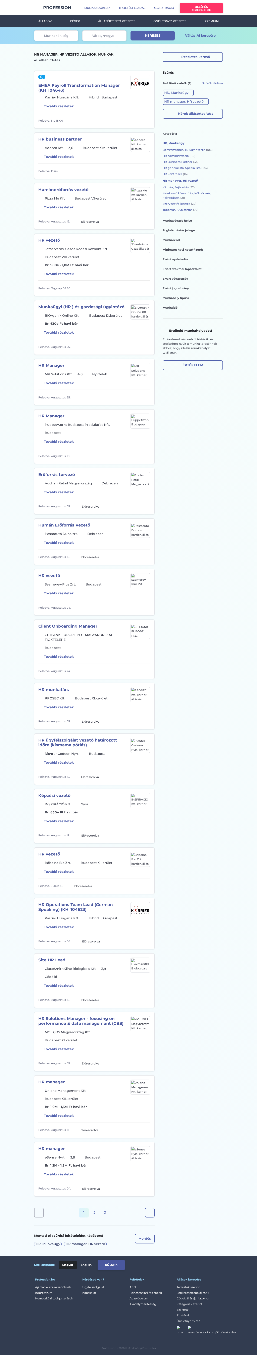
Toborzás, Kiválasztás (180, 210)
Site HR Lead (51, 960)
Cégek (75, 21)
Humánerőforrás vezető (63, 189)
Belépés (201, 8)
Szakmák (183, 1310)
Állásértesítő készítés (116, 21)
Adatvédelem (139, 1298)
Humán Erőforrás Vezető (64, 525)
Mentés (145, 1238)
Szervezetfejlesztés (179, 204)
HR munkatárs (53, 689)
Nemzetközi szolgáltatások (54, 1298)
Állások (45, 21)
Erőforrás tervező (56, 474)
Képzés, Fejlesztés (179, 187)
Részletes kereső (195, 57)
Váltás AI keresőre (200, 35)
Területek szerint (188, 1287)
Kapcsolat (89, 1293)
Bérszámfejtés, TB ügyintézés (188, 150)
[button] (178, 93)
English (86, 1265)
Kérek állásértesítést (195, 114)
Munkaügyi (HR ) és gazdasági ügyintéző (81, 306)
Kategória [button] (170, 134)
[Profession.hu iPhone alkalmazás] (177, 1264)
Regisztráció (163, 8)
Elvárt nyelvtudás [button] (175, 259)
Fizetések (183, 1315)
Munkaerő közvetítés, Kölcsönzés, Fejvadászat (187, 195)
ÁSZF (133, 1287)
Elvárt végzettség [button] (175, 278)
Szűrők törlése (212, 83)
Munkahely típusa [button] (176, 298)
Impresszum (44, 1293)
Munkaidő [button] (170, 307)
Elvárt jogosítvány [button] (176, 288)
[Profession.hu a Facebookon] (212, 1330)
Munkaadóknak (97, 8)
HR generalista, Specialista (185, 168)
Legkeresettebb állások (193, 1293)
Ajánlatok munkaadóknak (53, 1287)
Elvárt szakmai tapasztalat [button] (182, 269)
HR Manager (51, 365)
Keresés (152, 35)
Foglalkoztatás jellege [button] (179, 230)
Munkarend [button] (171, 240)
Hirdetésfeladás (132, 8)
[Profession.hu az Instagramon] (182, 1330)
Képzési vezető (54, 795)
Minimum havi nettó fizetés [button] (183, 249)
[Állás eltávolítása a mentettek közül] (146, 120)
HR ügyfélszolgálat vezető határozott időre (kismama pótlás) (77, 742)
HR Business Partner (181, 162)
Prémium (212, 21)
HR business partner (60, 139)
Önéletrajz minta (188, 1321)
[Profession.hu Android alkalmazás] (206, 1264)
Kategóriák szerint (189, 1304)
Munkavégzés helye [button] (177, 220)
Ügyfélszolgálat (93, 1287)
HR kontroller (175, 174)
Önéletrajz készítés (169, 21)
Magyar (67, 1265)
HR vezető (49, 240)
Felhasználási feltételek (146, 1293)
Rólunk (111, 1265)
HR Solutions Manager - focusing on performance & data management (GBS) (80, 1021)
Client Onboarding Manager (67, 626)
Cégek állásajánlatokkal (193, 1298)
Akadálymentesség (143, 1304)
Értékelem (193, 365)
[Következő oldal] (150, 1212)
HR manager (51, 1082)
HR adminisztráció (179, 156)
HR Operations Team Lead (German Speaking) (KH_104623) (75, 907)
